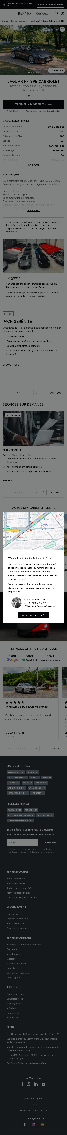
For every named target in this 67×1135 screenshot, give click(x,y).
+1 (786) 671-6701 (36, 603)
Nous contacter (32, 615)
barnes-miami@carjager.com (41, 606)
